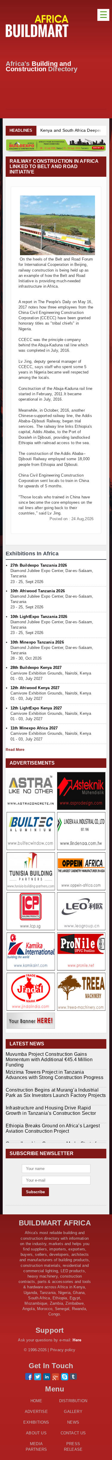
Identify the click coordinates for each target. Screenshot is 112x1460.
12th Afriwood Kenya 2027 (35, 688)
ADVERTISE (36, 1411)
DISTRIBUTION (73, 1401)
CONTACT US (73, 1433)
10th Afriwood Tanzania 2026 (37, 591)
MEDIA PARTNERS (36, 1446)
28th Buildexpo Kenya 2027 (36, 667)
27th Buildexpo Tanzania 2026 (38, 565)
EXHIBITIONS (36, 1422)
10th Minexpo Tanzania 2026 (37, 642)
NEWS (73, 1422)
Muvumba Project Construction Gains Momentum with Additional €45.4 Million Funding (49, 1059)
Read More (15, 750)
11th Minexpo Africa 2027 (34, 728)
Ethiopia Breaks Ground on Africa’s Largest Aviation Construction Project (53, 1128)
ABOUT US (36, 1433)
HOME (36, 1401)
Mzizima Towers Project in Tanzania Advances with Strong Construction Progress (54, 1075)
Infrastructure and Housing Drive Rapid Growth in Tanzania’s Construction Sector (51, 1110)
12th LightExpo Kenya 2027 (36, 708)
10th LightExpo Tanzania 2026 (38, 616)
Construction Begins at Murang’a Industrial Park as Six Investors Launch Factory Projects (56, 1092)
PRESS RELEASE (73, 1446)
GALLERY (73, 1411)
